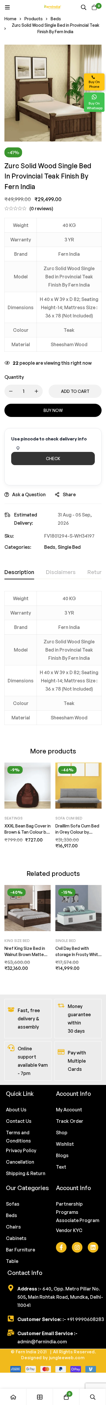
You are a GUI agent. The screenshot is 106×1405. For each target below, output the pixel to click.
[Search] (83, 7)
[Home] (13, 1397)
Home (10, 18)
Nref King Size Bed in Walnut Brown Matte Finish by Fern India (24, 954)
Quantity (14, 377)
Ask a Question (29, 494)
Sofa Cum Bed (68, 818)
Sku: (9, 536)
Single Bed (69, 547)
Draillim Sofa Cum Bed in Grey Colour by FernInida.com (77, 832)
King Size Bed (17, 940)
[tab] (19, 572)
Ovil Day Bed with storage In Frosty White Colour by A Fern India (78, 954)
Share (69, 494)
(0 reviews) (41, 208)
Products (33, 18)
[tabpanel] (53, 661)
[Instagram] (77, 1247)
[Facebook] (61, 1247)
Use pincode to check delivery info (49, 439)
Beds (56, 18)
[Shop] (39, 1397)
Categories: (17, 547)
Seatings (13, 818)
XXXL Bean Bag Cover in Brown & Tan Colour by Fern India (27, 832)
